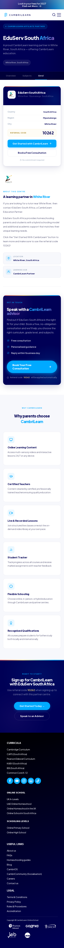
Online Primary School (18, 827)
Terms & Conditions (17, 897)
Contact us (12, 883)
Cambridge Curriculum (18, 749)
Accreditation (14, 911)
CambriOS (12, 869)
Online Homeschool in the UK (21, 808)
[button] (58, 15)
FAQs (9, 855)
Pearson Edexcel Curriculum (21, 758)
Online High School (16, 832)
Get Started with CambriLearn (30, 143)
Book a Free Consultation (32, 152)
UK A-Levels (13, 799)
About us (11, 850)
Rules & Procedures (17, 906)
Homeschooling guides (19, 860)
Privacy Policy (14, 901)
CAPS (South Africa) (17, 754)
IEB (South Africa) (15, 768)
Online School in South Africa (21, 813)
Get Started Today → (32, 705)
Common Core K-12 (17, 772)
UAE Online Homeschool (19, 803)
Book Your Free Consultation (21, 366)
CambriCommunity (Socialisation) (24, 873)
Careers (11, 878)
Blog (9, 864)
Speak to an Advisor (32, 715)
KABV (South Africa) (17, 763)
